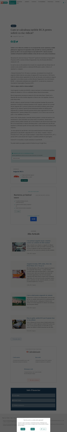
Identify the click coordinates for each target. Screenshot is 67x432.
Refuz (32, 429)
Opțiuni (44, 429)
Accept (22, 429)
